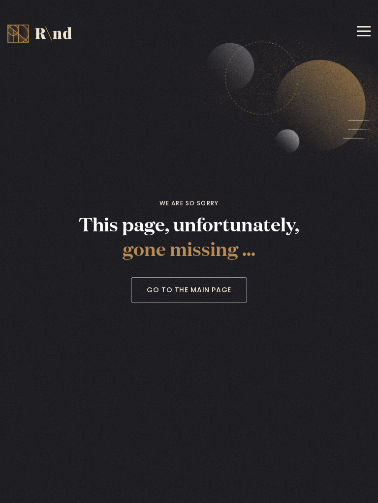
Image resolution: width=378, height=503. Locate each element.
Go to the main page (189, 290)
